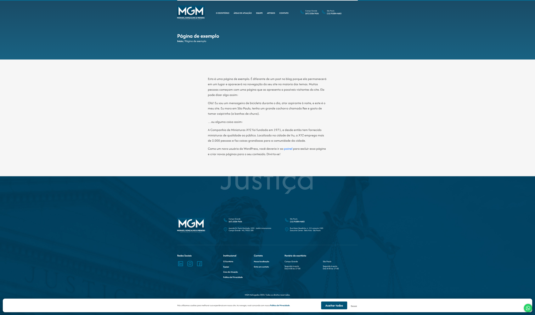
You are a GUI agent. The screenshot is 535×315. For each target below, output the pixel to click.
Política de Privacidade (233, 277)
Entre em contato (261, 267)
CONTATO (284, 13)
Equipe (259, 13)
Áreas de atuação (243, 13)
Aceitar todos (334, 305)
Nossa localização (261, 261)
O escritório (222, 13)
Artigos (271, 13)
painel (288, 148)
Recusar (354, 306)
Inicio (180, 41)
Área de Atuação (230, 272)
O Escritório (228, 261)
